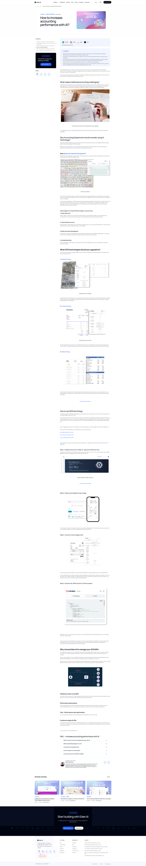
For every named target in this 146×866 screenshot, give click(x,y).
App (60, 842)
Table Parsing (65, 352)
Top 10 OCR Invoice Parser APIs (67, 435)
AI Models (74, 842)
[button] (56, 2)
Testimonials (74, 846)
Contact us (74, 852)
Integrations (62, 850)
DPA (101, 863)
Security (68, 2)
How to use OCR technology (42, 47)
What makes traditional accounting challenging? (45, 41)
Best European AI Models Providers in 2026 (93, 844)
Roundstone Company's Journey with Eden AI (72, 798)
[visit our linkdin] (50, 851)
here (76, 730)
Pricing (76, 2)
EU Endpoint (62, 2)
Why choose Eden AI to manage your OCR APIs (45, 48)
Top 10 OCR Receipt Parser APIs (67, 437)
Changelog (74, 848)
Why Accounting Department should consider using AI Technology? (47, 44)
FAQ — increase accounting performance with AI (46, 50)
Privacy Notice (107, 863)
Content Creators (75, 850)
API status (61, 848)
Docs (72, 2)
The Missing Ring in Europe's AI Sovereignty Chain (94, 855)
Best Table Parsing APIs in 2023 (66, 432)
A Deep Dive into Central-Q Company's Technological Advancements (45, 799)
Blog (73, 844)
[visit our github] (39, 851)
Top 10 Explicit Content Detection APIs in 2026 (93, 848)
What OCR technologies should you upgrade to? (46, 45)
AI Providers (62, 852)
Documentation (62, 844)
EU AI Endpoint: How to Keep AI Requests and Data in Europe (96, 846)
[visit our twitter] (46, 851)
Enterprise (81, 2)
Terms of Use (94, 863)
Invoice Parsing (66, 306)
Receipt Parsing (66, 259)
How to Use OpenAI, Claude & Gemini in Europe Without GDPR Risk (96, 853)
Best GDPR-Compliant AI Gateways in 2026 (93, 850)
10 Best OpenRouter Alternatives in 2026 (92, 842)
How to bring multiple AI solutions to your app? (99, 798)
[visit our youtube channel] (43, 851)
